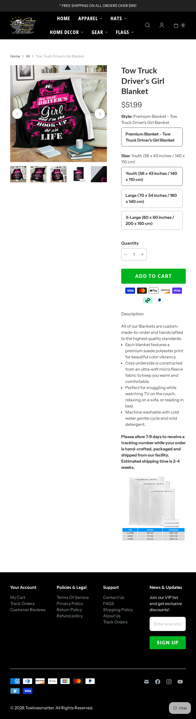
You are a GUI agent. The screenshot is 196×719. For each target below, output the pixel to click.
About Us (111, 615)
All (28, 56)
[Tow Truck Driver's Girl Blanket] (58, 113)
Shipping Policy (118, 609)
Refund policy (70, 615)
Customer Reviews (27, 609)
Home (63, 18)
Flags (122, 32)
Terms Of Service (73, 597)
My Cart (17, 597)
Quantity (130, 243)
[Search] (147, 25)
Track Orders (22, 603)
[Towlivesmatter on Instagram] (169, 681)
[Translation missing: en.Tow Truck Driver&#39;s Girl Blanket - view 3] (59, 174)
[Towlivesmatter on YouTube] (180, 681)
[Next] (100, 114)
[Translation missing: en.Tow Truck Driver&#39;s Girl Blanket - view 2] (38, 174)
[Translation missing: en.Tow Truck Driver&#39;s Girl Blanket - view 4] (79, 174)
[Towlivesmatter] (23, 25)
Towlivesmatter (39, 707)
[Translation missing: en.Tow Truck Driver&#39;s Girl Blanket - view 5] (99, 174)
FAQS (108, 603)
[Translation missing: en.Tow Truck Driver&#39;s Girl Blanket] (18, 174)
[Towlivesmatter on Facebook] (157, 681)
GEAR (97, 32)
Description (132, 313)
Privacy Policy (70, 603)
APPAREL (88, 18)
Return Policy (69, 609)
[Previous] (17, 114)
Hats (116, 18)
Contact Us (113, 597)
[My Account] (162, 25)
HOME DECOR (64, 32)
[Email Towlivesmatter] (146, 681)
